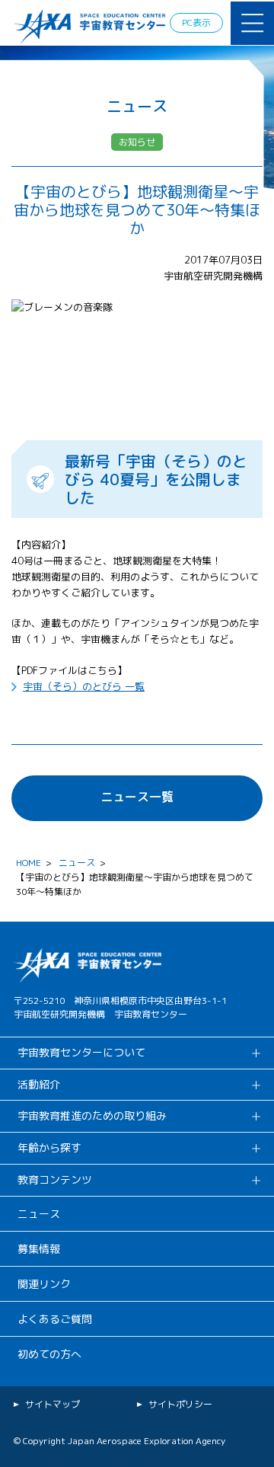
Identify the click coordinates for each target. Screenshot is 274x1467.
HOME (28, 862)
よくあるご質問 (55, 1319)
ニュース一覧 (137, 796)
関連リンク (44, 1284)
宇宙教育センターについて (81, 1052)
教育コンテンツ (55, 1179)
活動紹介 (39, 1084)
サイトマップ (52, 1404)
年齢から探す (49, 1147)
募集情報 (39, 1249)
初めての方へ (49, 1354)
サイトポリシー (180, 1404)
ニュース (77, 862)
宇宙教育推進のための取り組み (92, 1115)
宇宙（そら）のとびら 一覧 (84, 686)
